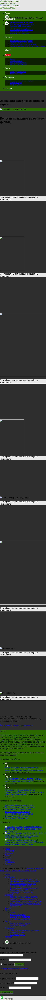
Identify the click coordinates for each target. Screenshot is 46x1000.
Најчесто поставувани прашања (21, 81)
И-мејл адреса (7, 983)
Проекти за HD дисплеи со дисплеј (23, 44)
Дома (7, 13)
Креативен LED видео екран (20, 26)
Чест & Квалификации (18, 64)
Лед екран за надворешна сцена (22, 24)
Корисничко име (7, 978)
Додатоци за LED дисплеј (19, 33)
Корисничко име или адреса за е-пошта (18, 953)
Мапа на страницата (9, 871)
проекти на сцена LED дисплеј (21, 41)
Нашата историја (16, 61)
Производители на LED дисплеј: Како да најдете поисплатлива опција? (23, 780)
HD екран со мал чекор (18, 28)
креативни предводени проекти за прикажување (28, 46)
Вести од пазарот (16, 74)
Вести (7, 68)
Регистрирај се (6, 992)
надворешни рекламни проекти (21, 42)
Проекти (9, 37)
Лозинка (4, 960)
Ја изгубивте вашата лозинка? (14, 969)
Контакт (8, 88)
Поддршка (9, 77)
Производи (10, 19)
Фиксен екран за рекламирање (21, 30)
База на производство (18, 63)
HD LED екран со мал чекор (17, 812)
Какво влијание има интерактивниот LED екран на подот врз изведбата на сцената (24, 769)
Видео (8, 50)
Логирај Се (19, 964)
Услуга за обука (16, 83)
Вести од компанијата (18, 72)
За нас (8, 55)
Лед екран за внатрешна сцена (21, 22)
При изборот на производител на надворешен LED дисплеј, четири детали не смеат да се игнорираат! (25, 792)
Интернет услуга (16, 85)
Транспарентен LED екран (19, 32)
